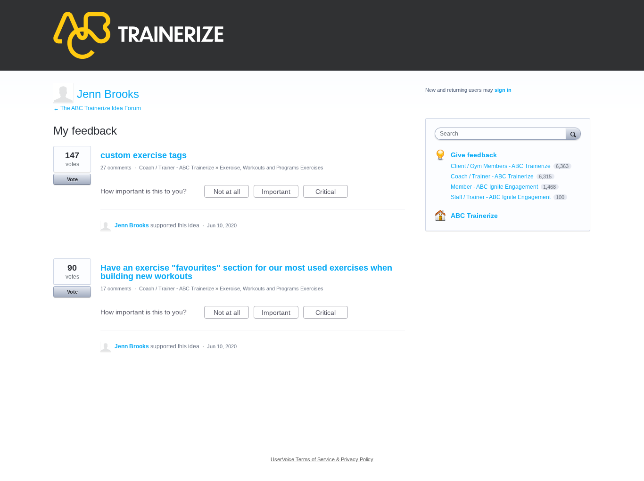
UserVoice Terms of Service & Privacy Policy (322, 459)
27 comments (116, 167)
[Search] (573, 133)
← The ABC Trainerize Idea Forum (97, 108)
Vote (72, 179)
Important (280, 193)
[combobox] (502, 133)
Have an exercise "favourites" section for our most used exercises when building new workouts (246, 272)
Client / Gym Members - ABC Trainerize (501, 166)
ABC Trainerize (474, 215)
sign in (503, 90)
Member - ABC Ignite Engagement (495, 187)
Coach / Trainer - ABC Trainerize (176, 167)
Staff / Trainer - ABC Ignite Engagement (501, 197)
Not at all (231, 193)
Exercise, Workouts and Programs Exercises (271, 167)
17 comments (116, 288)
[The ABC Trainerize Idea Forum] (138, 35)
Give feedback (474, 155)
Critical (331, 193)
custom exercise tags (143, 155)
